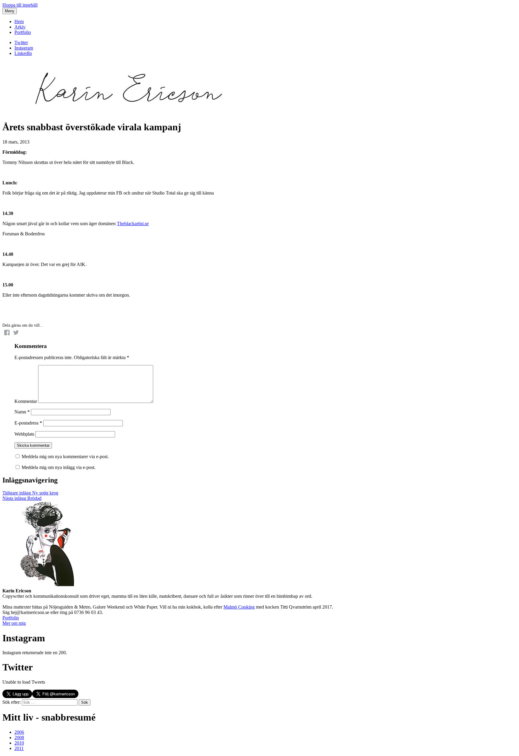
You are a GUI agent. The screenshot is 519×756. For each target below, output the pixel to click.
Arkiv (20, 26)
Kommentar (25, 401)
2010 (19, 742)
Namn (22, 411)
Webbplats (24, 434)
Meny (9, 11)
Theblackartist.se (133, 223)
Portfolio (22, 32)
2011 (19, 748)
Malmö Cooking (239, 606)
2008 (19, 737)
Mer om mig (14, 623)
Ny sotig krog (30, 492)
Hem (19, 21)
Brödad (21, 498)
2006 (19, 732)
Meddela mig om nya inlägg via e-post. (59, 467)
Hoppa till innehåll (20, 5)
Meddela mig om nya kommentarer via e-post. (65, 456)
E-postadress (28, 422)
